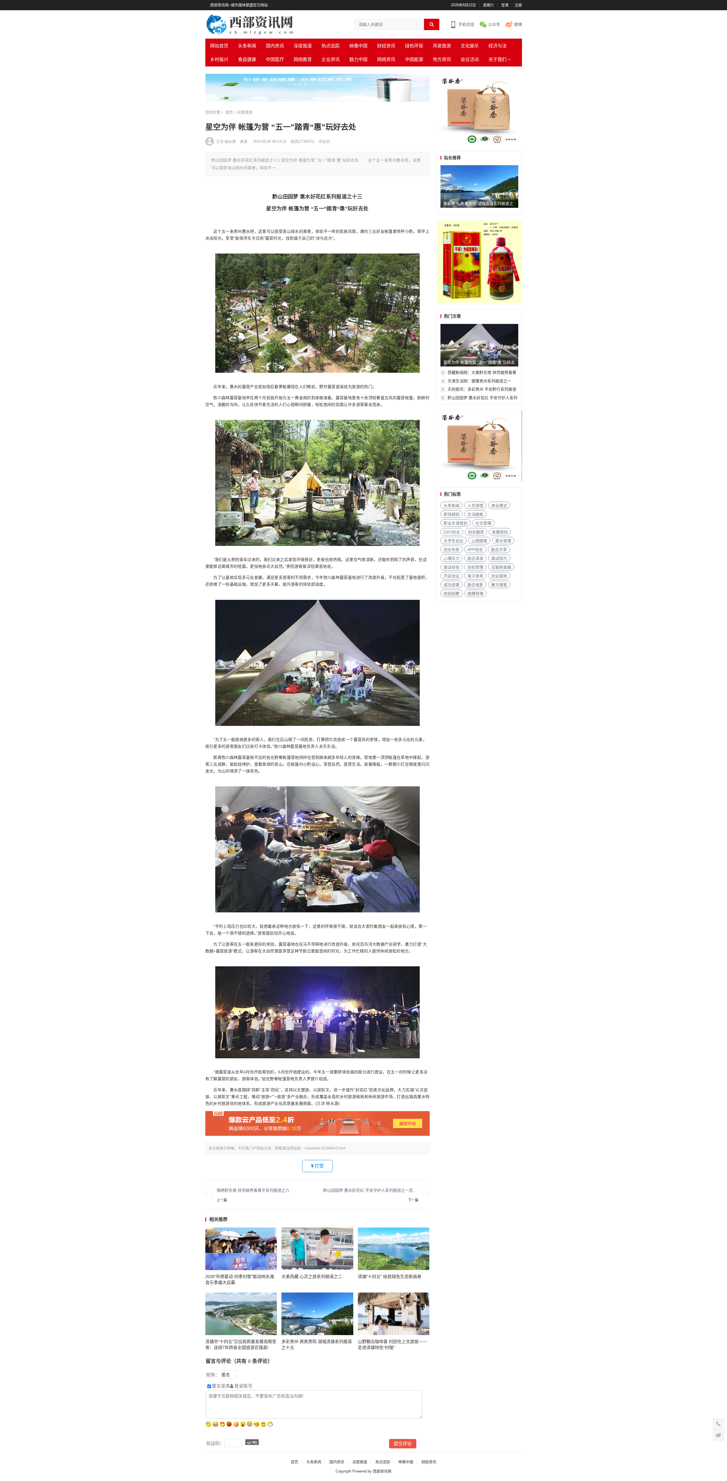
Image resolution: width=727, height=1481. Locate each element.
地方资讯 (442, 59)
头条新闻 (247, 45)
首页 (229, 112)
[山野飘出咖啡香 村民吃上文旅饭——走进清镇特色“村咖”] (394, 1314)
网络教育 (303, 59)
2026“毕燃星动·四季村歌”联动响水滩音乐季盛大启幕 (239, 1279)
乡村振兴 (219, 59)
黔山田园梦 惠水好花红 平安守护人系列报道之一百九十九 (370, 1190)
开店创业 (451, 576)
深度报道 (303, 45)
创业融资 (476, 532)
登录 (505, 5)
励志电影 (475, 585)
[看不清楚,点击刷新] (252, 1442)
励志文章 (499, 549)
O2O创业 (452, 532)
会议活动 (470, 59)
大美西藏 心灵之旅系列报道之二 (311, 1276)
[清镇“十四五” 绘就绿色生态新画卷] (394, 1248)
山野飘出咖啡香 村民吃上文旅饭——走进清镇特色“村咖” (392, 1344)
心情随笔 (479, 541)
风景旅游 (442, 45)
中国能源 (414, 59)
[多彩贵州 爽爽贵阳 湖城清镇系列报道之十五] (317, 1314)
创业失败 (451, 549)
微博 (518, 24)
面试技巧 (499, 558)
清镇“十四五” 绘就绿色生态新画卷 (389, 1276)
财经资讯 (386, 45)
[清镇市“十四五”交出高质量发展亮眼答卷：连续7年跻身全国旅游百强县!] (241, 1314)
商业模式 (499, 505)
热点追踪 (330, 45)
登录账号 (242, 1386)
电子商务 (475, 576)
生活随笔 (475, 514)
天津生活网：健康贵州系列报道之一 (479, 381)
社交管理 (483, 523)
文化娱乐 (470, 45)
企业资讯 (330, 59)
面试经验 (451, 567)
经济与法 (497, 45)
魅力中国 (358, 59)
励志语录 (475, 558)
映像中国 (358, 45)
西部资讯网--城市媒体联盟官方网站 (239, 5)
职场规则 (451, 514)
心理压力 (451, 558)
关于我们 (497, 59)
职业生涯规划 (455, 523)
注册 (518, 5)
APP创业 (475, 549)
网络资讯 (386, 59)
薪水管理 (503, 541)
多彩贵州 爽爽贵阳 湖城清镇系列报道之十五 (316, 1344)
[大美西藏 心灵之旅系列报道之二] (317, 1248)
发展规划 (500, 532)
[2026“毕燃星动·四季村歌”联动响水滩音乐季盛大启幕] (241, 1248)
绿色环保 (414, 45)
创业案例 (499, 576)
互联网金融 (501, 567)
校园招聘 (451, 593)
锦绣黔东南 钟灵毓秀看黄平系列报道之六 (253, 1190)
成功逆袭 (451, 585)
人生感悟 (475, 505)
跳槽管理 (475, 593)
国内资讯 (275, 45)
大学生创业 (453, 541)
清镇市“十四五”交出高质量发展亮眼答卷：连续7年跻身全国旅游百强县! (240, 1344)
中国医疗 (275, 59)
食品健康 (247, 59)
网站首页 (219, 45)
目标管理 (475, 567)
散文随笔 (499, 585)
